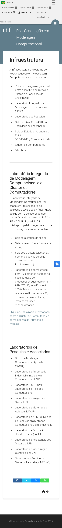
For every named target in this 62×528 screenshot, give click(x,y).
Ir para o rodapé (7, 12)
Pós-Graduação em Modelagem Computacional (32, 37)
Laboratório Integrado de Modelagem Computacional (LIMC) (31, 107)
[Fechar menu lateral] (55, 23)
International (24, 12)
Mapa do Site (42, 12)
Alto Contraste (43, 17)
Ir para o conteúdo (8, 8)
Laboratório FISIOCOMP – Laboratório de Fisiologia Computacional (30, 388)
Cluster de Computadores (30, 144)
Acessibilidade (5, 22)
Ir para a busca (43, 8)
